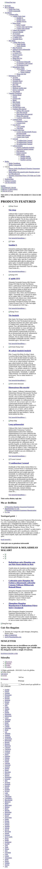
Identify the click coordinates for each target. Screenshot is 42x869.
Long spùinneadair (18, 35)
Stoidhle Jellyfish (25, 158)
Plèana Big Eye (17, 58)
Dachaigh (8, 6)
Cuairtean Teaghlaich (15, 93)
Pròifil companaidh (14, 11)
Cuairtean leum (17, 119)
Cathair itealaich (17, 146)
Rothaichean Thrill (14, 76)
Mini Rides (12, 41)
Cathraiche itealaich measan (25, 149)
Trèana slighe (20, 69)
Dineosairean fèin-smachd (24, 114)
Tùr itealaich (16, 34)
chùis (10, 177)
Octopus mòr (17, 98)
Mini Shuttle (16, 102)
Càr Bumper (16, 60)
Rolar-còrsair (17, 23)
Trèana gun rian (21, 74)
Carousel (15, 139)
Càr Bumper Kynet (22, 65)
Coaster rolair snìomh (23, 28)
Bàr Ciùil (15, 84)
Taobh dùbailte (21, 46)
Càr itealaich (16, 104)
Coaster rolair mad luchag (24, 27)
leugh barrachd (6, 539)
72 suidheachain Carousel (24, 140)
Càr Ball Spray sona (19, 107)
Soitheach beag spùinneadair (21, 49)
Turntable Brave (17, 39)
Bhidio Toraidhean (14, 163)
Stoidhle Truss (20, 20)
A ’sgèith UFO (17, 37)
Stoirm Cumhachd (18, 90)
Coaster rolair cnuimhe (23, 135)
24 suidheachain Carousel (24, 144)
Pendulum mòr (17, 83)
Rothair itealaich (21, 153)
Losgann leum (20, 123)
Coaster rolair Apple (22, 137)
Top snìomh (16, 91)
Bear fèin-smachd (21, 112)
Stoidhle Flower (21, 21)
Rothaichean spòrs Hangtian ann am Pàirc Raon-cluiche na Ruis (22, 563)
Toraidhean (8, 13)
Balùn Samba (20, 154)
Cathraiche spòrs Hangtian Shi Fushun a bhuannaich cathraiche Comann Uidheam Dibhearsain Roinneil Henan (22, 584)
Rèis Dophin (16, 105)
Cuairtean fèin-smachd (19, 109)
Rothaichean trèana (18, 67)
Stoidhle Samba (25, 156)
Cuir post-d (4, 674)
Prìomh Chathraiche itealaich (25, 147)
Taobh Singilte (20, 44)
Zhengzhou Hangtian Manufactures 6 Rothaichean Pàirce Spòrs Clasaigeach (23, 605)
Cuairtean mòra (13, 14)
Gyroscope (16, 56)
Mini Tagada (16, 51)
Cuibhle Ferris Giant (19, 16)
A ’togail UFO (17, 53)
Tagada (15, 97)
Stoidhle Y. (19, 18)
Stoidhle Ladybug (25, 160)
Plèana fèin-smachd (22, 116)
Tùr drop (15, 77)
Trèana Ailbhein (25, 72)
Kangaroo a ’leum (22, 121)
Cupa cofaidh (20, 126)
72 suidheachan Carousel (19, 463)
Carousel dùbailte (18, 32)
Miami (15, 100)
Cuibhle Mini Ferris (19, 42)
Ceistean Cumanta (10, 181)
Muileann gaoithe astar (19, 88)
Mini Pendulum (17, 48)
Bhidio (7, 161)
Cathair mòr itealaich (19, 30)
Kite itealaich (20, 151)
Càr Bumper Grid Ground (24, 63)
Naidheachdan (9, 179)
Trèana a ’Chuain (25, 70)
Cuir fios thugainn (10, 182)
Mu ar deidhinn (9, 7)
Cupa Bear (19, 128)
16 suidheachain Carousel (24, 142)
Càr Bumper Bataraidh (23, 62)
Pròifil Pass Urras (14, 9)
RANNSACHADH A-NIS (9, 653)
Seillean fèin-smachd (22, 111)
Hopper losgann (17, 55)
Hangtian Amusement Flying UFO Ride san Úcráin (24, 175)
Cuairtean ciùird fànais (23, 118)
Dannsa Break (17, 95)
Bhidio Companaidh (15, 165)
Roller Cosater (20, 25)
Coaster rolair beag (18, 130)
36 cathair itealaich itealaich (20, 351)
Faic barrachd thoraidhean (17, 238)
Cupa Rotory (17, 125)
